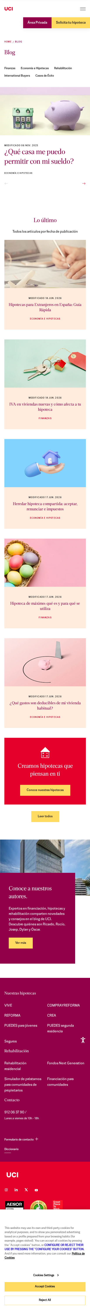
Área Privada (37, 23)
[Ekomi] (38, 1209)
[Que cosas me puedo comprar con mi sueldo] (45, 111)
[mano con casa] (45, 463)
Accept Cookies (45, 1286)
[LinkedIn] (16, 1189)
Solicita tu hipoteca (71, 23)
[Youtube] (36, 1189)
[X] (26, 1189)
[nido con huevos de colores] (45, 563)
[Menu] (83, 9)
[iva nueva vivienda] (45, 363)
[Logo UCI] (17, 9)
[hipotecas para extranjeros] (45, 264)
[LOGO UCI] (45, 1174)
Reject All (45, 1300)
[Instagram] (6, 1189)
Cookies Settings (43, 1275)
